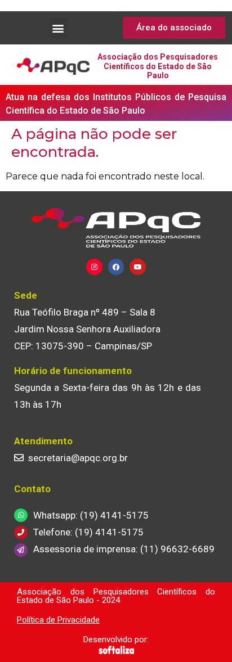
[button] (58, 28)
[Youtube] (138, 267)
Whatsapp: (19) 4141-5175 (91, 515)
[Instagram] (94, 267)
